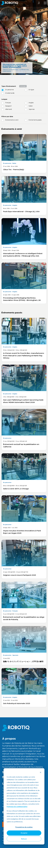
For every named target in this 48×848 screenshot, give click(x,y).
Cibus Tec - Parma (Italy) (13, 170)
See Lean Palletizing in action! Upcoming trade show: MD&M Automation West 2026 (23, 401)
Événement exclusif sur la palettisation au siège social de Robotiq (23, 618)
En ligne (31, 89)
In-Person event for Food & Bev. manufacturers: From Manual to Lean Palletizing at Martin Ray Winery (23, 355)
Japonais (31, 109)
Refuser (24, 839)
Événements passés (35, 120)
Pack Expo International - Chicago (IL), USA (21, 212)
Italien (31, 106)
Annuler (23, 86)
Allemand (8, 109)
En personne (9, 89)
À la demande (9, 93)
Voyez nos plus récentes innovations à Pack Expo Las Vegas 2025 (22, 532)
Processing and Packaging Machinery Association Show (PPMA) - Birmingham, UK (22, 299)
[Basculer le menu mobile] (45, 3)
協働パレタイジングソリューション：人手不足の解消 (23, 661)
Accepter (24, 833)
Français (8, 102)
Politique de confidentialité (17, 806)
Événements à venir (12, 120)
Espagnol (8, 106)
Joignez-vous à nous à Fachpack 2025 (19, 575)
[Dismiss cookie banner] (40, 772)
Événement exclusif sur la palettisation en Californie (21, 445)
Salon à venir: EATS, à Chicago (16, 489)
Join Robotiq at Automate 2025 (16, 703)
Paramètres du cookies (24, 827)
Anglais (31, 102)
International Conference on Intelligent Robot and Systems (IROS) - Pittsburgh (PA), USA (22, 255)
